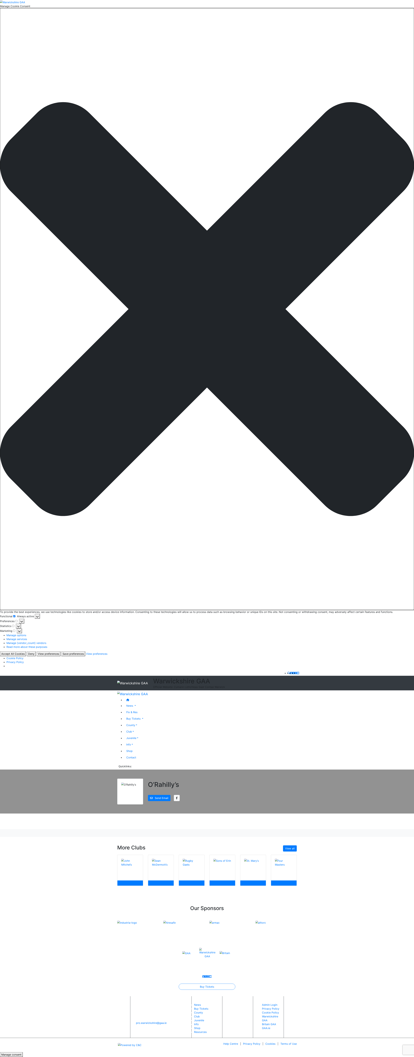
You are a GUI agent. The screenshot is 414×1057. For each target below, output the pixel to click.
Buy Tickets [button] (133, 718)
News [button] (130, 705)
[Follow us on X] (293, 673)
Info (128, 744)
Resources (200, 1032)
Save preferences (73, 653)
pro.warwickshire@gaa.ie (151, 1023)
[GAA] (186, 953)
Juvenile (131, 737)
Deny (31, 653)
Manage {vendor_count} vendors (26, 643)
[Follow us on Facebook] (291, 673)
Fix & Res (131, 712)
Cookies (270, 1043)
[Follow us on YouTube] (298, 673)
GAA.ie (266, 1028)
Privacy (251, 1043)
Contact (131, 757)
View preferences (48, 653)
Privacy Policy (15, 662)
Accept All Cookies (13, 653)
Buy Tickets (207, 986)
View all (290, 848)
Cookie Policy (14, 658)
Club (129, 731)
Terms (288, 1043)
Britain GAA (269, 1024)
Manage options (16, 635)
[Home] (210, 699)
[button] (207, 309)
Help (230, 1043)
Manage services (16, 639)
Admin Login (269, 1004)
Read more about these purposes (26, 646)
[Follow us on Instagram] (296, 673)
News (197, 1004)
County (130, 725)
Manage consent (11, 1054)
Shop (129, 750)
